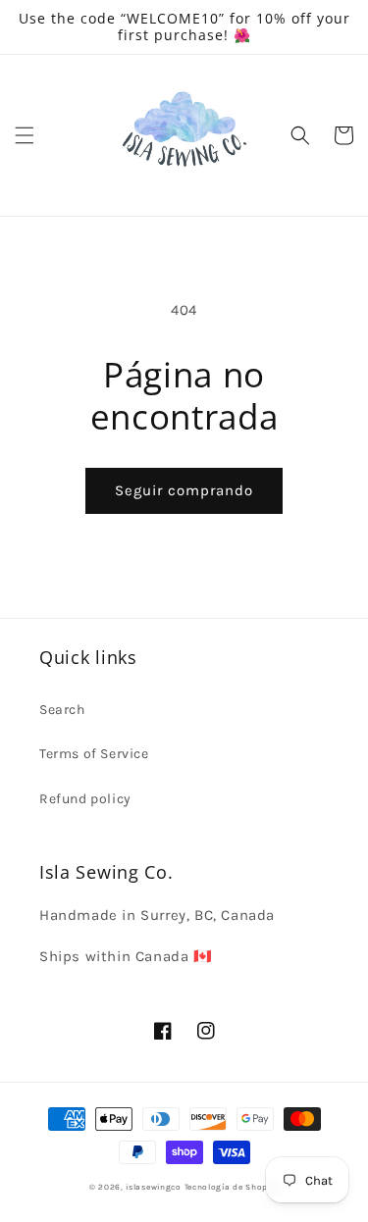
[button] (24, 135)
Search (62, 709)
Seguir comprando (184, 490)
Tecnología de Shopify (232, 1187)
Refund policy (85, 798)
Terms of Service (94, 753)
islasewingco (153, 1187)
